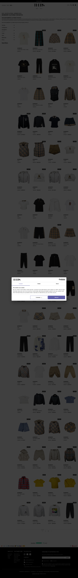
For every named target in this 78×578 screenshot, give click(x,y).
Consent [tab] (21, 283)
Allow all (56, 297)
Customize (38, 297)
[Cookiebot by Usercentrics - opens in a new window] (59, 280)
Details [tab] (39, 283)
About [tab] (57, 283)
